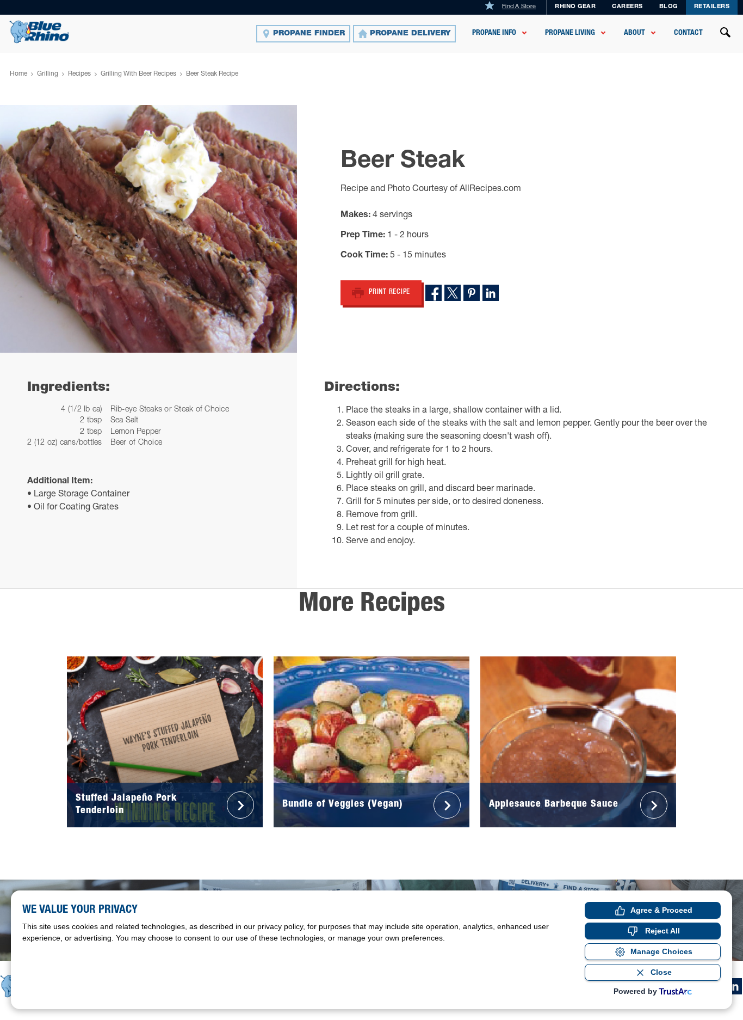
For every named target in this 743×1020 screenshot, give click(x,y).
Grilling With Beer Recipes (138, 74)
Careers (627, 7)
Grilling (47, 74)
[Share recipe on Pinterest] (471, 293)
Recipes (79, 74)
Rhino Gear (575, 7)
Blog (668, 7)
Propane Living (570, 33)
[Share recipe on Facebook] (433, 293)
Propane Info (494, 33)
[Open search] (725, 33)
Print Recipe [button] (389, 292)
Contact (688, 33)
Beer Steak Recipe (212, 74)
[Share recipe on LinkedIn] (490, 293)
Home (18, 74)
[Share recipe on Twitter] (452, 293)
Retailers (712, 7)
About (634, 33)
